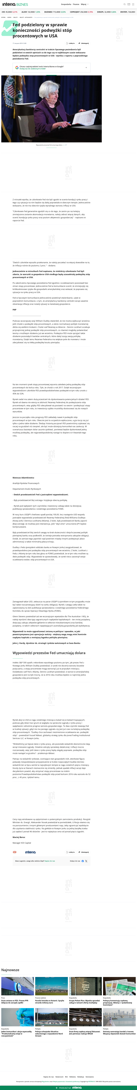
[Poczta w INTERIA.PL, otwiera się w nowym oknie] (129, 4)
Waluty (15, 17)
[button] (85, 4)
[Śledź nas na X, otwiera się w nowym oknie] (86, 861)
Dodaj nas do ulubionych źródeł (42, 69)
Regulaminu (45, 1081)
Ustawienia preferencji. (73, 1081)
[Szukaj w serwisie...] (124, 4)
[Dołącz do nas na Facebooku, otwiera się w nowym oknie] (82, 861)
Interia (3, 17)
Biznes (9, 17)
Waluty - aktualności (26, 17)
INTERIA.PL (91, 1081)
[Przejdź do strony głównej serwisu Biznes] (22, 4)
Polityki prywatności (59, 1081)
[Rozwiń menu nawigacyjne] (133, 4)
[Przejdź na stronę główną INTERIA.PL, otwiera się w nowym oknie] (9, 4)
